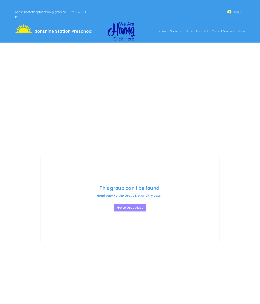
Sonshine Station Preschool (64, 31)
